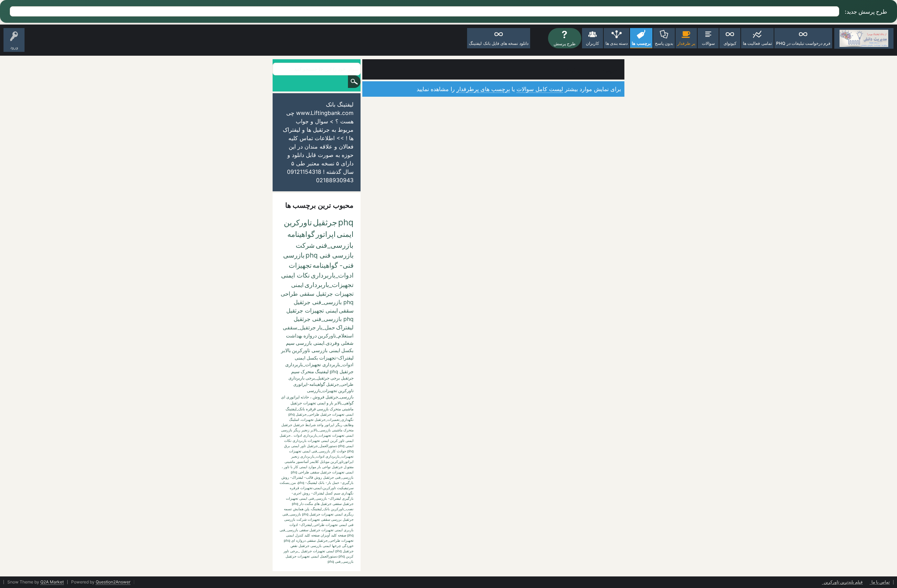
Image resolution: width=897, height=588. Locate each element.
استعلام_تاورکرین (336, 336)
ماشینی (290, 461)
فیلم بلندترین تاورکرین (843, 582)
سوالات (708, 43)
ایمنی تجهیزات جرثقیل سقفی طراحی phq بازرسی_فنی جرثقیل (317, 293)
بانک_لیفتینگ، (320, 509)
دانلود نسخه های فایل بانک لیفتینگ (498, 43)
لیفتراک (345, 327)
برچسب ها (641, 43)
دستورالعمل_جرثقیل (322, 446)
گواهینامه (301, 234)
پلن (306, 509)
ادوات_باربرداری (332, 275)
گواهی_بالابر (344, 403)
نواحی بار (324, 467)
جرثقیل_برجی (317, 378)
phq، (300, 482)
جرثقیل (325, 222)
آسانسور (302, 461)
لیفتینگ (322, 371)
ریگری (349, 514)
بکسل (312, 358)
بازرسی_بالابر (320, 430)
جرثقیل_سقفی (299, 327)
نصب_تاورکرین (342, 509)
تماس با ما (880, 582)
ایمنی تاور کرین (342, 440)
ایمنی (345, 234)
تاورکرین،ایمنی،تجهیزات (318, 488)
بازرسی (286, 430)
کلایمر (314, 461)
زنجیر (305, 430)
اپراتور (326, 234)
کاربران (592, 43)
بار (331, 403)
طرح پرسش (565, 43)
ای (283, 397)
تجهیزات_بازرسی (322, 390)
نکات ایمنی (295, 275)
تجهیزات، (307, 419)
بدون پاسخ (664, 43)
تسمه (288, 509)
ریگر (296, 430)
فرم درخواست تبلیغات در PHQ (803, 43)
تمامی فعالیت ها (757, 43)
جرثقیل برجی (342, 378)
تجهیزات (300, 265)
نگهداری (347, 493)
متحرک (307, 371)
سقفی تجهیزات (319, 519)
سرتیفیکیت (345, 488)
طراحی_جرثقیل (340, 384)
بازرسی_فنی (335, 245)
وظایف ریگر (344, 425)
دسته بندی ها (616, 43)
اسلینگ (294, 419)
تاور (303, 446)
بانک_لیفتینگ (295, 408)
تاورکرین (298, 222)
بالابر (286, 350)
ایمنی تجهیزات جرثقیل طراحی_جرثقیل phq (321, 414)
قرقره (294, 488)
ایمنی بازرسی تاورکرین (316, 350)
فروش (318, 396)
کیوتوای (730, 43)
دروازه (310, 336)
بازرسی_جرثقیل (340, 396)
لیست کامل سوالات (539, 89)
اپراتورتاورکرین (342, 461)
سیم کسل (332, 493)
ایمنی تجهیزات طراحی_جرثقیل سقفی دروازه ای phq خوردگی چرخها (319, 540)
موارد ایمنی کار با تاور (300, 467)
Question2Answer (113, 581)
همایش (298, 509)
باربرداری (296, 378)
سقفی (346, 310)
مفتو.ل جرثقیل (343, 467)
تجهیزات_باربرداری (329, 284)
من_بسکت (288, 482)
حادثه (305, 397)
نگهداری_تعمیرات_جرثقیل (334, 419)
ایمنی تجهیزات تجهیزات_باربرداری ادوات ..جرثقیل (317, 435)
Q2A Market (52, 581)
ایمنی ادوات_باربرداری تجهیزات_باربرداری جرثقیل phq (319, 364)
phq (346, 222)
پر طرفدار (686, 43)
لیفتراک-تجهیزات (336, 358)
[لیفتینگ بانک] (863, 38)
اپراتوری (293, 397)
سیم (295, 371)
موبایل (324, 461)
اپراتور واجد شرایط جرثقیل (313, 425)
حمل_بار (326, 327)
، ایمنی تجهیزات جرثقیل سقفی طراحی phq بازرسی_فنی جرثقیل (318, 472)
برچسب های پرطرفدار (483, 89)
